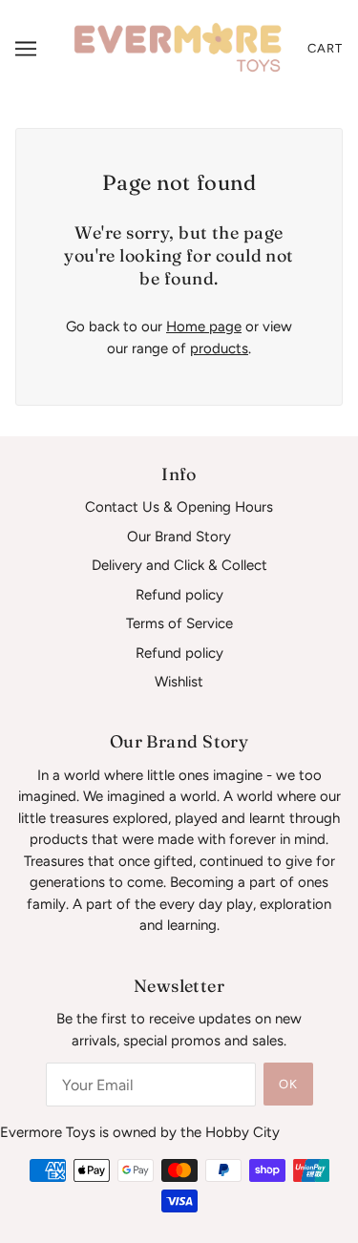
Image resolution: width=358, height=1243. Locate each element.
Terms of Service (179, 623)
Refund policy (179, 594)
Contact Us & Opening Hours (179, 507)
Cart (325, 48)
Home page (204, 326)
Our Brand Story (179, 536)
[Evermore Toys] (179, 47)
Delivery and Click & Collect (179, 565)
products (219, 348)
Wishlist (179, 681)
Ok (288, 1084)
